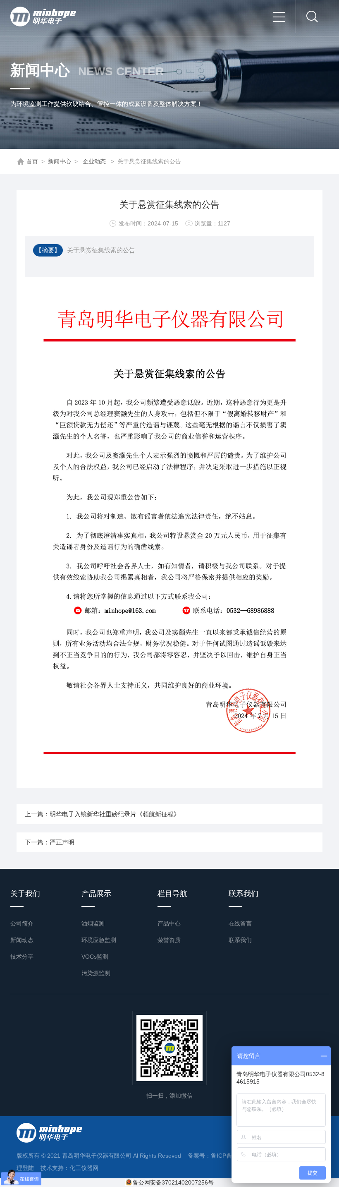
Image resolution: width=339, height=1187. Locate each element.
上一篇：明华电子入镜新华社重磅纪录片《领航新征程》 (102, 814)
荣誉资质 (169, 940)
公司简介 (21, 923)
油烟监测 (93, 923)
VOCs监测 (94, 956)
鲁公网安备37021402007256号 (173, 1182)
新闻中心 (59, 161)
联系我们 (240, 940)
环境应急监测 (98, 940)
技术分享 (21, 956)
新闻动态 (21, 940)
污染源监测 (95, 973)
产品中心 (169, 923)
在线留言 (240, 923)
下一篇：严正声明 (49, 842)
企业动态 (94, 161)
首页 (32, 161)
